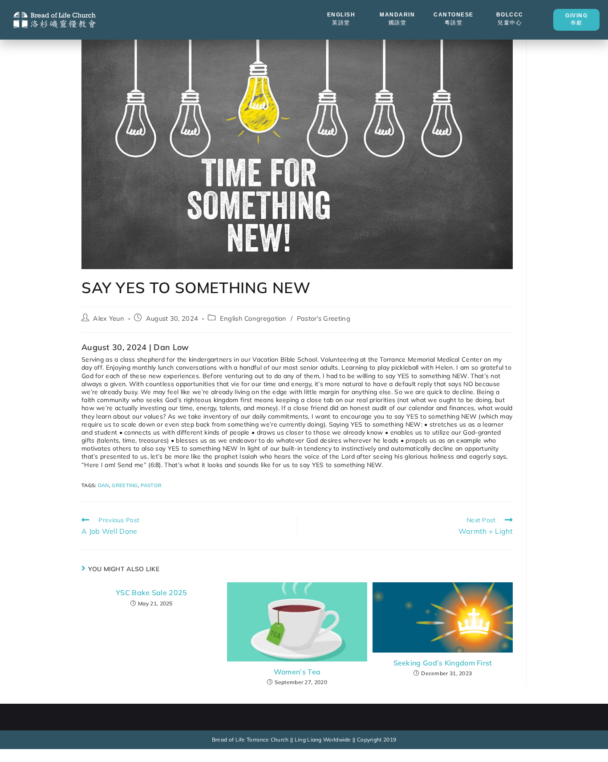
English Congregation (253, 318)
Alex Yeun (108, 318)
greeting (125, 485)
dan (103, 485)
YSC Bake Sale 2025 (151, 592)
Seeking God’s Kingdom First (442, 662)
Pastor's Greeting (323, 318)
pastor (151, 485)
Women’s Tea (297, 671)
